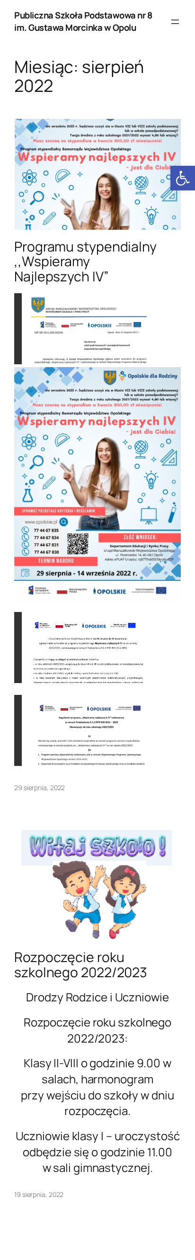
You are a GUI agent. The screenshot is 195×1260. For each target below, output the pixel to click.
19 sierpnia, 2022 (38, 1194)
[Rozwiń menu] (175, 21)
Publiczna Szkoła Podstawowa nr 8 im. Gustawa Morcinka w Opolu (83, 21)
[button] (182, 178)
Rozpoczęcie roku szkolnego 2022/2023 (80, 965)
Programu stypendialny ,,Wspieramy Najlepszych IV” (85, 262)
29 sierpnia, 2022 (39, 787)
